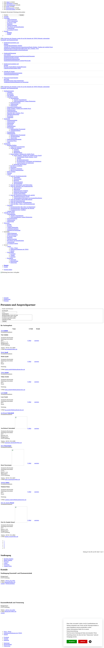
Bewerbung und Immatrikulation (15, 27)
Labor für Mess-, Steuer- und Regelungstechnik (22, 204)
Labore (6, 68)
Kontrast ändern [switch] (8, 269)
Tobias (5, 372)
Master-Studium (17, 66)
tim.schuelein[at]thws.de (11, 349)
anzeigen (36, 340)
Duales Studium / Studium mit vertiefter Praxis (41, 47)
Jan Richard (7, 413)
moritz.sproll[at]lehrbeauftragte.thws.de (15, 369)
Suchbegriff (5, 310)
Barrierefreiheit (14, 261)
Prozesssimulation (18, 182)
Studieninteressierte (9, 91)
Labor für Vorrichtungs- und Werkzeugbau (21, 185)
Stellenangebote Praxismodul (17, 129)
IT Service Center (11, 22)
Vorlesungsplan (18, 56)
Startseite (6, 297)
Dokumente (32, 56)
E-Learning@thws (23, 60)
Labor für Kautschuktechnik (17, 201)
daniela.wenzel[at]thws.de (11, 536)
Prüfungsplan (25, 56)
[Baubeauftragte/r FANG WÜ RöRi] (17, 315)
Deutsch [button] (6, 31)
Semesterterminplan (9, 56)
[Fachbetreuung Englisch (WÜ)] (17, 316)
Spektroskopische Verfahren (21, 190)
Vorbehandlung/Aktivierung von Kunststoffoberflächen (28, 198)
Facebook (12, 253)
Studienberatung (8, 48)
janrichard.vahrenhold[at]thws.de (13, 442)
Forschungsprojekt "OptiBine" (18, 209)
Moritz (4, 352)
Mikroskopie (17, 189)
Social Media (10, 252)
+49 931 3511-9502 (10, 580)
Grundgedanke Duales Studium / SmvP (27, 157)
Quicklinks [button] (7, 18)
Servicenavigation (10, 9)
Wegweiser (7, 223)
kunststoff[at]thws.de (10, 582)
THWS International (12, 21)
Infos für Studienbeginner (16, 170)
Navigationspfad (11, 5)
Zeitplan (19, 158)
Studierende (10, 54)
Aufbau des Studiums (15, 148)
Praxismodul (15, 57)
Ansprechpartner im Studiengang (25, 163)
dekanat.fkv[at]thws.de (10, 611)
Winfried (5, 482)
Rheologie (16, 180)
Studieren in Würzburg (16, 168)
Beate (6, 445)
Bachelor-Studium (8, 66)
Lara (4, 392)
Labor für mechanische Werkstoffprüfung (21, 202)
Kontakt (6, 80)
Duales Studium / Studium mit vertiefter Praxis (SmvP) (28, 155)
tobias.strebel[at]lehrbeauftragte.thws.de (15, 389)
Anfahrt (3, 583)
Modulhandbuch (18, 152)
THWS (9, 246)
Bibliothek (10, 24)
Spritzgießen (17, 177)
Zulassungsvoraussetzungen (22, 47)
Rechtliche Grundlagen (16, 165)
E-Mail (29, 340)
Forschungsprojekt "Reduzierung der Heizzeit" (22, 208)
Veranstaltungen (8, 73)
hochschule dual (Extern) (20, 164)
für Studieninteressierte (23, 160)
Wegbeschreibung (10, 583)
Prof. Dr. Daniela (7, 502)
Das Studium (18, 45)
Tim (4, 330)
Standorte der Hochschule (21, 82)
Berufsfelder (12, 45)
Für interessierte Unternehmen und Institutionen (29, 161)
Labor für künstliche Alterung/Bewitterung (21, 199)
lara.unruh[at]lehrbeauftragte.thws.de (14, 410)
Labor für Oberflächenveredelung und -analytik (22, 195)
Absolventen (13, 138)
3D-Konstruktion (18, 183)
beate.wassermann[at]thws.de (12, 479)
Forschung (10, 68)
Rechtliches (10, 258)
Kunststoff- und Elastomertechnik (9, 40)
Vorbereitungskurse (17, 48)
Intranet (12, 251)
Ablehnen (82, 641)
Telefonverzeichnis (12, 25)
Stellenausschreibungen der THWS (19, 249)
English (9, 34)
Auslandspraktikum (15, 130)
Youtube (12, 255)
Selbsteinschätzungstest (10, 50)
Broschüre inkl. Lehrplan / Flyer (30, 48)
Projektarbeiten (8, 59)
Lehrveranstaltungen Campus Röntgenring (24, 101)
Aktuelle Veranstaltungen (20, 99)
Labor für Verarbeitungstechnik (18, 176)
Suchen (4, 321)
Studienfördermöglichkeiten (11, 60)
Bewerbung (19, 50)
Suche (7, 6)
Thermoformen (17, 179)
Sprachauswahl (10, 8)
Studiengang (7, 143)
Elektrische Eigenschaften (20, 192)
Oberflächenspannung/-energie (21, 196)
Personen (23, 66)
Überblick (6, 45)
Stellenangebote (16, 59)
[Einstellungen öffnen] (90, 641)
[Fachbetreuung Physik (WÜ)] (17, 318)
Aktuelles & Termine (9, 47)
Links (29, 60)
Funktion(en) (5, 314)
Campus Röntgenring (18, 80)
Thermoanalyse (18, 187)
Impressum (13, 259)
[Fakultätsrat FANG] (17, 319)
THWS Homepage (12, 19)
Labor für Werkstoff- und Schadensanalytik (21, 186)
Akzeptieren (72, 641)
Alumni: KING (17, 68)
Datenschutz (90, 635)
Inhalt (8, 2)
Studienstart (25, 50)
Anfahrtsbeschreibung (9, 82)
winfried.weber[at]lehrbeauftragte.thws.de (15, 499)
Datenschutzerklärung (72, 631)
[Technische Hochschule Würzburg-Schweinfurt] (25, 38)
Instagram (12, 256)
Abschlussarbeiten (15, 136)
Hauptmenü (10, 3)
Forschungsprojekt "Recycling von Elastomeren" (23, 207)
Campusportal (10, 28)
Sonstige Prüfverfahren (19, 193)
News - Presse (14, 248)
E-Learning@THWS (12, 29)
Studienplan (17, 151)
